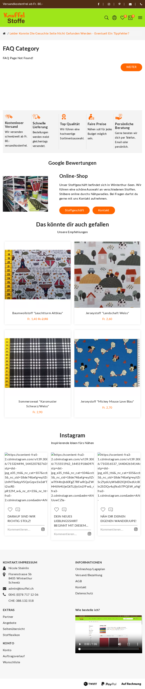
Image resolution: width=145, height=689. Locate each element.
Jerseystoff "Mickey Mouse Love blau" (107, 401)
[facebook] (98, 4)
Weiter (131, 67)
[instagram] (109, 4)
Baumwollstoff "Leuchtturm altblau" (37, 313)
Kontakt (103, 210)
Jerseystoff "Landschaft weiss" (107, 313)
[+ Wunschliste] (64, 248)
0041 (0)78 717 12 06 (23, 594)
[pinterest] (119, 4)
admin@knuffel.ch (21, 588)
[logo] (14, 17)
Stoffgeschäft (74, 210)
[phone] (141, 4)
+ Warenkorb (38, 318)
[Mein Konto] (114, 18)
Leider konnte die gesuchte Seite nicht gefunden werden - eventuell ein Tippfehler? (69, 33)
